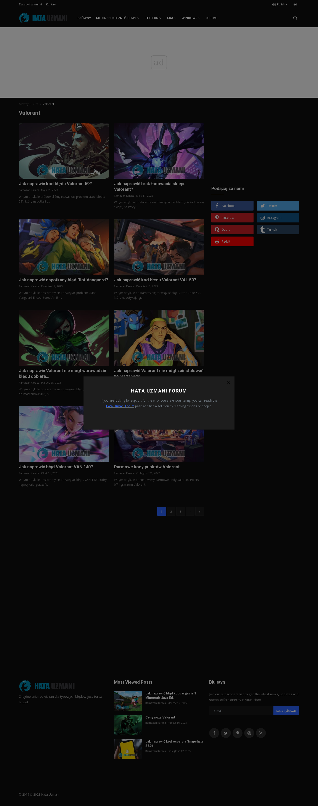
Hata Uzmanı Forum (120, 406)
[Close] (228, 383)
